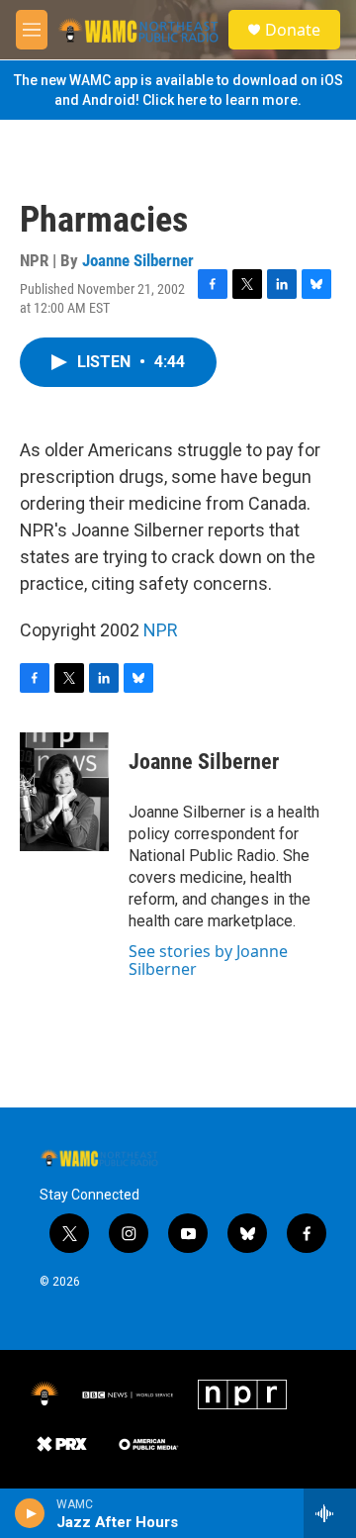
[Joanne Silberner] (64, 791)
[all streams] (330, 1513)
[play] (30, 1513)
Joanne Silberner (138, 260)
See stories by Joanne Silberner (208, 960)
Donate (292, 30)
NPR (160, 630)
